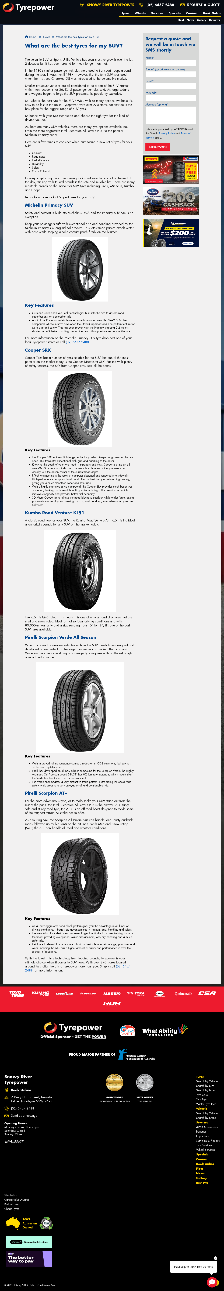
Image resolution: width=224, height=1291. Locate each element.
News (190, 19)
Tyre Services (204, 1145)
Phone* (165, 69)
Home (32, 37)
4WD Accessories (207, 1127)
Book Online (212, 13)
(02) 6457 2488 (160, 5)
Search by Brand (206, 1090)
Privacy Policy (167, 133)
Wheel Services (205, 1150)
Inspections (202, 1136)
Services (157, 13)
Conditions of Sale (46, 1285)
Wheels (140, 13)
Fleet (181, 19)
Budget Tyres (11, 1204)
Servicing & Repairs (208, 1141)
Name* (149, 58)
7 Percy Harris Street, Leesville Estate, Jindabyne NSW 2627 (31, 1099)
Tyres (125, 13)
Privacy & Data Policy (25, 1285)
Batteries (201, 1131)
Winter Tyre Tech (206, 1104)
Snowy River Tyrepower (110, 5)
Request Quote (158, 146)
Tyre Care (202, 1095)
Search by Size (205, 1086)
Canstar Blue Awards (16, 1200)
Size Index (10, 1195)
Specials (175, 13)
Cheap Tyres (11, 1209)
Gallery (201, 19)
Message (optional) (156, 104)
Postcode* (151, 93)
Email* (149, 81)
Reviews (214, 19)
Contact (191, 13)
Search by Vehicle (207, 1081)
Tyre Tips (201, 1099)
